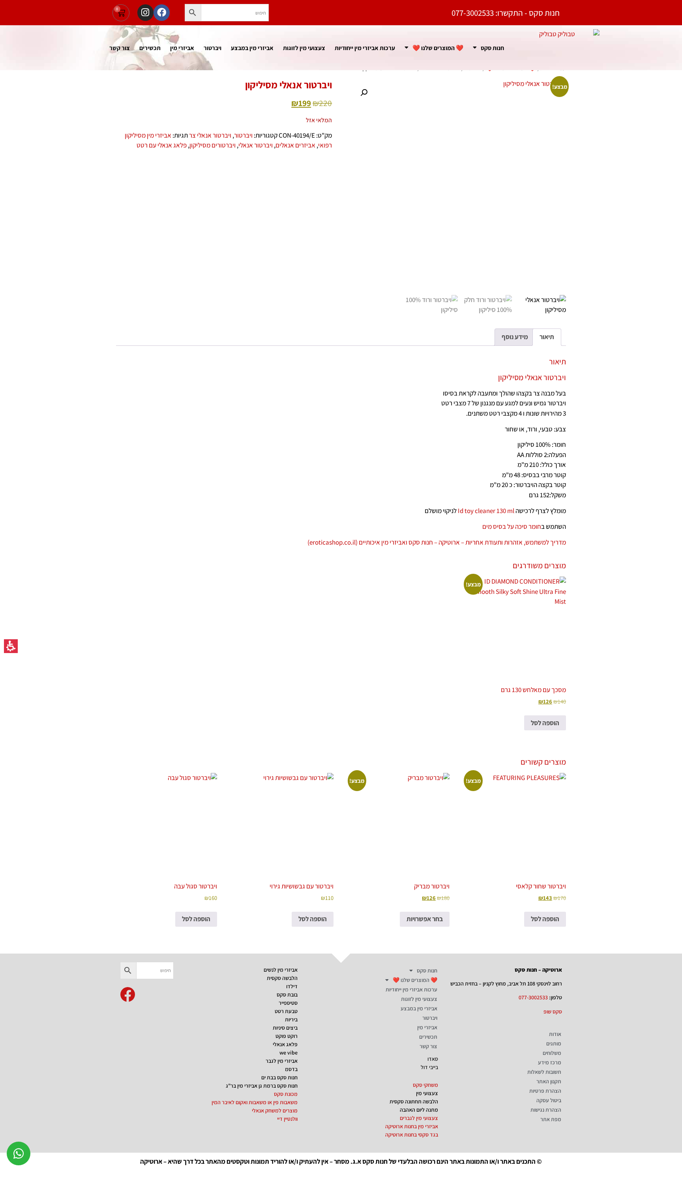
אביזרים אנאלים (295, 145)
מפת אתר (550, 1119)
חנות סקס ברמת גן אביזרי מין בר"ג (262, 1085)
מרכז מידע (549, 1062)
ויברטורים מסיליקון (212, 145)
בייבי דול (429, 1067)
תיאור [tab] (547, 336)
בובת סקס (287, 994)
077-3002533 (533, 997)
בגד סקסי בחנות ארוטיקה (411, 1134)
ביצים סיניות (285, 1027)
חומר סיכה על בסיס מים (511, 526)
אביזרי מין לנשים (281, 969)
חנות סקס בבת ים (279, 1077)
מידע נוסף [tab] (515, 336)
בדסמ (291, 1069)
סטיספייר (288, 1002)
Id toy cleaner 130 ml (486, 510)
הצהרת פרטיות (545, 1090)
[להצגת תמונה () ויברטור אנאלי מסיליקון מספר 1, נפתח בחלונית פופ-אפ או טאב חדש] (458, 187)
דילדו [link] (292, 986)
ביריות (291, 1019)
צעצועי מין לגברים (419, 1118)
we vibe (288, 1052)
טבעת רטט (286, 1011)
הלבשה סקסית (282, 978)
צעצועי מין (427, 1093)
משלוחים (552, 1052)
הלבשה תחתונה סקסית (414, 1101)
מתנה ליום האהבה (419, 1109)
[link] (127, 994)
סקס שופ (552, 1011)
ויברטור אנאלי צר (210, 135)
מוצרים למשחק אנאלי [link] (275, 1110)
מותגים (553, 1043)
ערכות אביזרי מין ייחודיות (365, 48)
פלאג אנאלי (285, 1044)
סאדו (432, 1058)
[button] (120, 12)
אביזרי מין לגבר (282, 1060)
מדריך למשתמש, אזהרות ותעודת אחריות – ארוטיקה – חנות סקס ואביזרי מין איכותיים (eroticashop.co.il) (436, 542)
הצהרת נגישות (545, 1109)
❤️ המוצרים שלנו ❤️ (437, 48)
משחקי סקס (425, 1084)
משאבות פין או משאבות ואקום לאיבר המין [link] (255, 1102)
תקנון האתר (548, 1081)
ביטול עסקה (548, 1100)
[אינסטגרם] (145, 12)
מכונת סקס (286, 1093)
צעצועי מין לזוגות (304, 48)
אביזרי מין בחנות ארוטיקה (411, 1126)
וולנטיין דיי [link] (287, 1118)
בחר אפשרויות (425, 919)
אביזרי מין (182, 48)
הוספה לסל (545, 723)
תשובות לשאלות (544, 1071)
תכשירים (150, 48)
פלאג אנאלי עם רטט (162, 145)
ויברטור (212, 48)
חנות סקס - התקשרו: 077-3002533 (506, 12)
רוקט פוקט (286, 1036)
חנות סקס (492, 48)
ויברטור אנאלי (255, 145)
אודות (555, 1034)
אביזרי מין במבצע (252, 48)
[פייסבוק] (162, 12)
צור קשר (119, 48)
